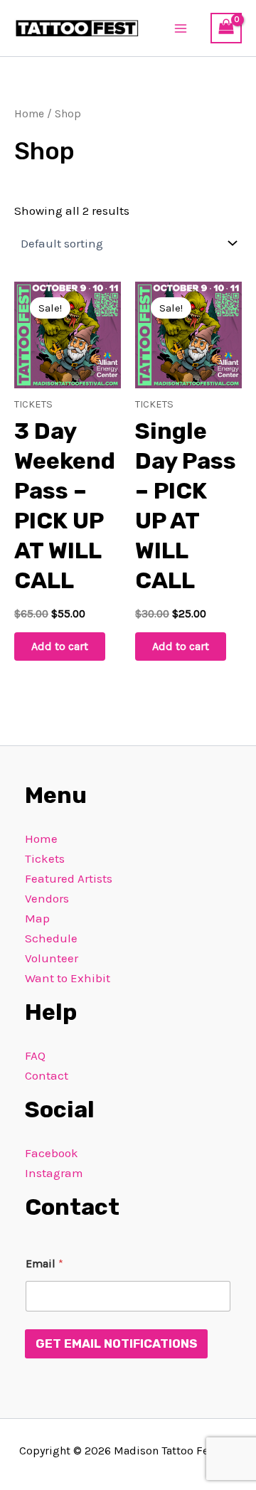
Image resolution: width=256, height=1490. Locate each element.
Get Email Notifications (116, 1343)
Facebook (51, 1153)
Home (29, 113)
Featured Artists (68, 878)
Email (44, 1263)
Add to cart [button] (59, 646)
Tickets (45, 858)
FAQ (35, 1055)
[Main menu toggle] (181, 28)
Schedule (51, 938)
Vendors (47, 898)
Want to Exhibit (67, 978)
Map (37, 918)
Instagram (54, 1173)
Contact (46, 1075)
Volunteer (51, 958)
